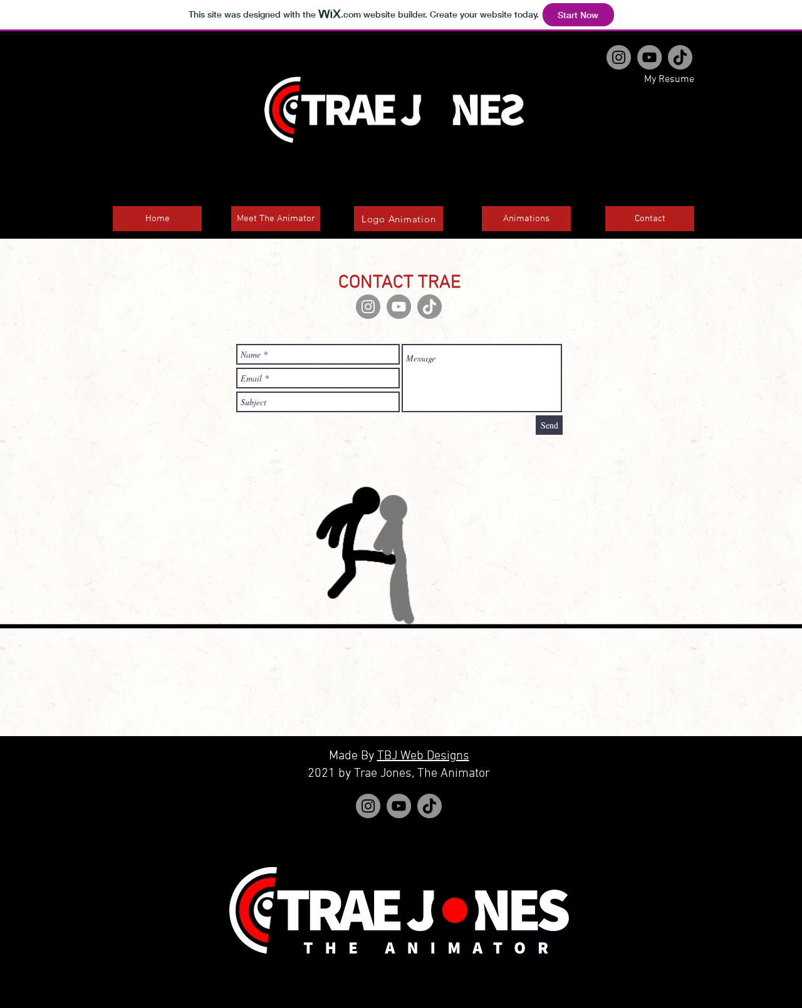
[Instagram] (619, 57)
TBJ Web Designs (423, 756)
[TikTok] (680, 57)
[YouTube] (649, 57)
